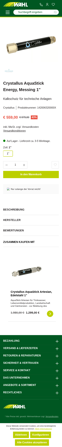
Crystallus (8, 107)
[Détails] (50, 314)
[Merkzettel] (53, 4)
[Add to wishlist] (55, 165)
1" (8, 153)
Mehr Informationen (43, 429)
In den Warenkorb (31, 174)
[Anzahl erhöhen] (24, 165)
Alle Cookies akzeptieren (32, 442)
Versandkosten (51, 416)
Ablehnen (21, 434)
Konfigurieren (40, 434)
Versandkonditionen (14, 130)
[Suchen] (55, 12)
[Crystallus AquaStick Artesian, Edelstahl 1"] (26, 272)
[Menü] (7, 13)
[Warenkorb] (57, 4)
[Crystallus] (8, 71)
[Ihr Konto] (47, 4)
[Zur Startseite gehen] (15, 4)
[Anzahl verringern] (6, 165)
